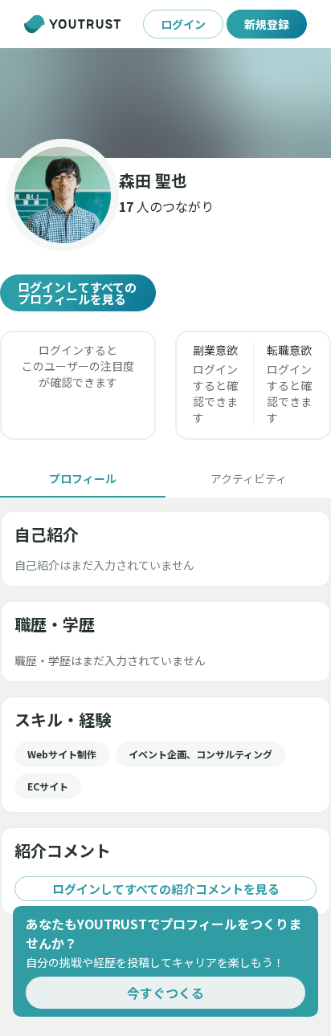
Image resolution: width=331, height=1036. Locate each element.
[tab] (83, 478)
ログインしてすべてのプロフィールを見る (77, 292)
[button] (165, 103)
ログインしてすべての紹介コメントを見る (166, 888)
